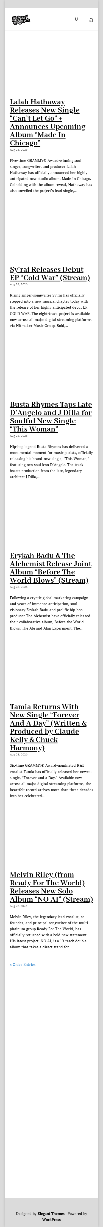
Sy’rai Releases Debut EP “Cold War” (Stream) (50, 274)
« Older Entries (22, 964)
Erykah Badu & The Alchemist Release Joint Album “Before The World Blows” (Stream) (50, 568)
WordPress (51, 1219)
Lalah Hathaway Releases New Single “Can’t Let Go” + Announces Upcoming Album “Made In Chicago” (47, 122)
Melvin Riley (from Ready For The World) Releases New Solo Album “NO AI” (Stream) (51, 887)
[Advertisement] (51, 1019)
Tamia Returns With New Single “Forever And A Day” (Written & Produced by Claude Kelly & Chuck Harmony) (48, 727)
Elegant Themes (51, 1213)
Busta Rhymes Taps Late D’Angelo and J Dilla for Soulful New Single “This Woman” (51, 417)
